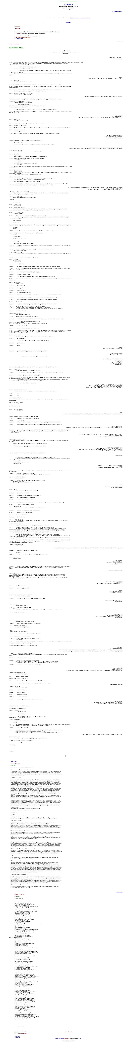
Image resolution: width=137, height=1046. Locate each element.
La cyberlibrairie (19, 38)
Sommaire (68, 22)
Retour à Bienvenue (117, 11)
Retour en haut (119, 41)
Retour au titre (17, 26)
